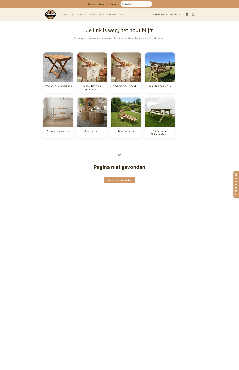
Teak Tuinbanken (158, 85)
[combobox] (137, 4)
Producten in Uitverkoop (58, 85)
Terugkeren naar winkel (119, 180)
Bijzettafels (90, 130)
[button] (67, 14)
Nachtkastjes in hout (124, 85)
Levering (112, 4)
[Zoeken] (123, 4)
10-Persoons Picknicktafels (159, 132)
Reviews (91, 4)
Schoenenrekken (56, 130)
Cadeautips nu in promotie (92, 87)
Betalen (102, 4)
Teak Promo (124, 130)
